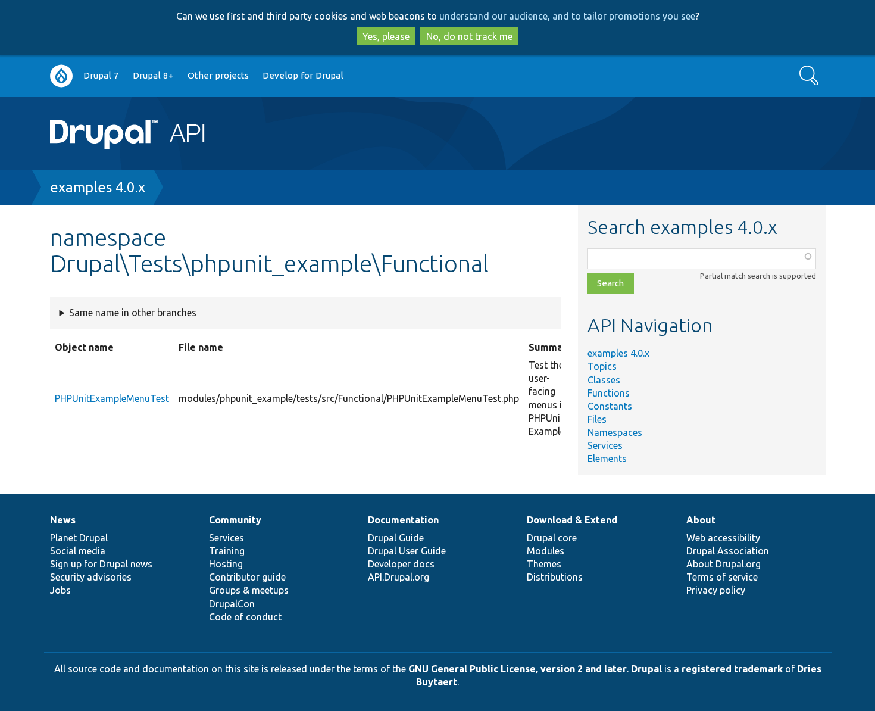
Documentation (403, 519)
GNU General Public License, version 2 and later (517, 668)
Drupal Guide (396, 537)
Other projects (218, 75)
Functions (609, 393)
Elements (607, 458)
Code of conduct (245, 617)
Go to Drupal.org (61, 76)
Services (605, 445)
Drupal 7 (101, 75)
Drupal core (552, 537)
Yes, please (386, 36)
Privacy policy (715, 590)
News (63, 519)
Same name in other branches (132, 312)
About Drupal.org (723, 564)
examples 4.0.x (97, 187)
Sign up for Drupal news (101, 564)
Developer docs (401, 564)
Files (597, 419)
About (700, 519)
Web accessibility (723, 537)
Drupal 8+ (153, 75)
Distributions (555, 577)
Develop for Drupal (302, 75)
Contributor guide (247, 577)
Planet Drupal (79, 537)
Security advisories (91, 577)
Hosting (226, 564)
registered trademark (732, 668)
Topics (602, 366)
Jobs (60, 590)
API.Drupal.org (398, 577)
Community (235, 519)
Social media (77, 550)
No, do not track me (469, 36)
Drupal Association (727, 550)
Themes (544, 564)
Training (227, 550)
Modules (545, 550)
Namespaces (615, 432)
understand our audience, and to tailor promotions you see (567, 16)
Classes (604, 380)
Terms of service (722, 577)
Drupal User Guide (407, 550)
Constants (610, 406)
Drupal (646, 668)
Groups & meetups (249, 590)
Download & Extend (572, 519)
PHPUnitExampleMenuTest (112, 398)
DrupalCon (232, 603)
